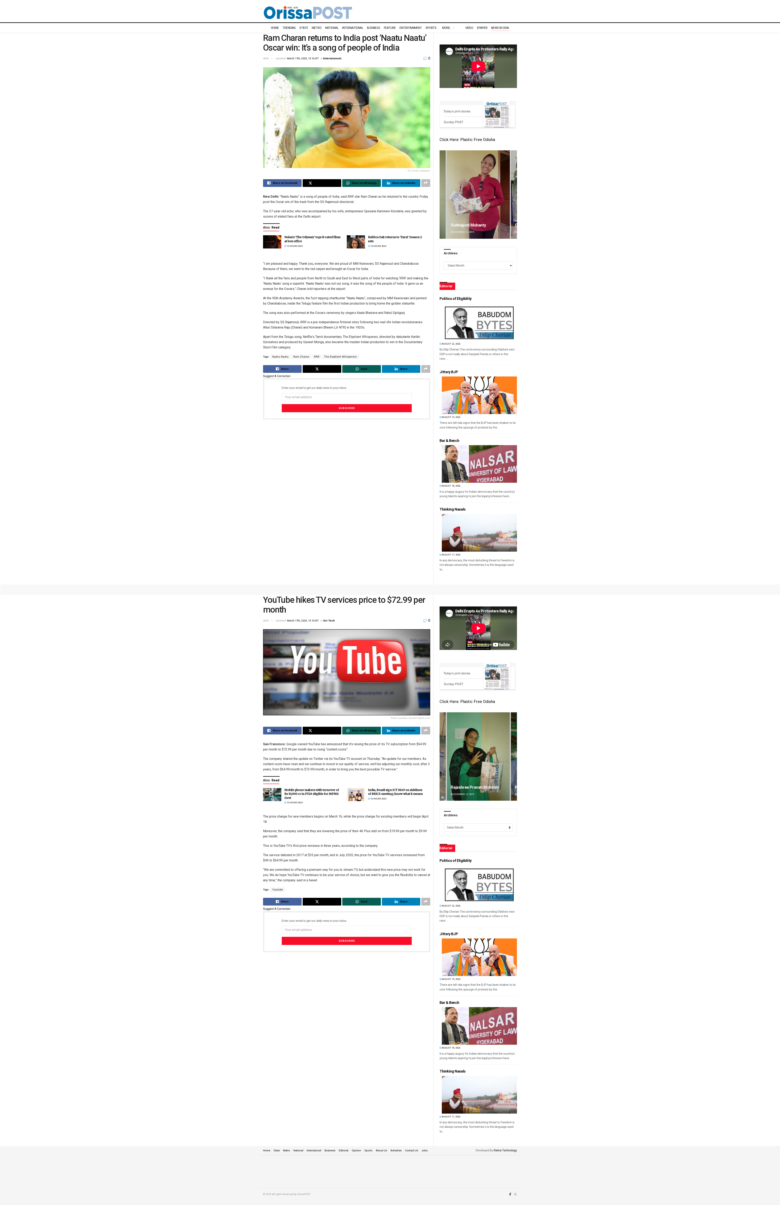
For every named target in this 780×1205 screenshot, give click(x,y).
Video (469, 27)
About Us (381, 1150)
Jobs (424, 1150)
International (352, 27)
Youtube (277, 889)
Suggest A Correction (276, 376)
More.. (446, 27)
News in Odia (500, 27)
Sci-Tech (329, 620)
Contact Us (411, 1150)
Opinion (356, 1150)
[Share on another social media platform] (425, 183)
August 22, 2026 (450, 344)
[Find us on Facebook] (510, 1194)
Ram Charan (301, 356)
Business (373, 27)
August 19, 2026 (450, 417)
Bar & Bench (449, 440)
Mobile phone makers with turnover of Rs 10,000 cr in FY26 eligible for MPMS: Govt (311, 794)
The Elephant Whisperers (340, 356)
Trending (289, 27)
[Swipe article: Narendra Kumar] (478, 194)
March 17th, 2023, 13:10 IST (303, 620)
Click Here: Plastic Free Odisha (467, 139)
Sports (431, 27)
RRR (317, 356)
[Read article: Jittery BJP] (479, 395)
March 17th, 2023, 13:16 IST (303, 58)
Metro (317, 27)
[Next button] (514, 194)
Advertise (396, 1150)
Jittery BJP (449, 372)
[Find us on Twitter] (515, 1194)
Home (275, 27)
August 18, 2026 (450, 486)
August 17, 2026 (450, 554)
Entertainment (411, 27)
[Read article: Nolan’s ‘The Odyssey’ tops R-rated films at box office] (272, 241)
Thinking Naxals (453, 509)
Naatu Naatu (280, 356)
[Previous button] (443, 194)
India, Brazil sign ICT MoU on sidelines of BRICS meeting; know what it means (395, 792)
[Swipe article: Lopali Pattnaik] (478, 756)
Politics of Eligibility (456, 298)
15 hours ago (294, 246)
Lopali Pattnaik (464, 787)
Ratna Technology (505, 1150)
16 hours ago (378, 246)
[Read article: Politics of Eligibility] (479, 322)
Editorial (343, 1150)
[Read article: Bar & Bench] (479, 464)
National (332, 27)
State (303, 27)
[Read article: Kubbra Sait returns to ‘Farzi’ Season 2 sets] (356, 241)
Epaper (482, 27)
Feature (390, 27)
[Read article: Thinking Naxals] (479, 533)
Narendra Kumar (465, 225)
